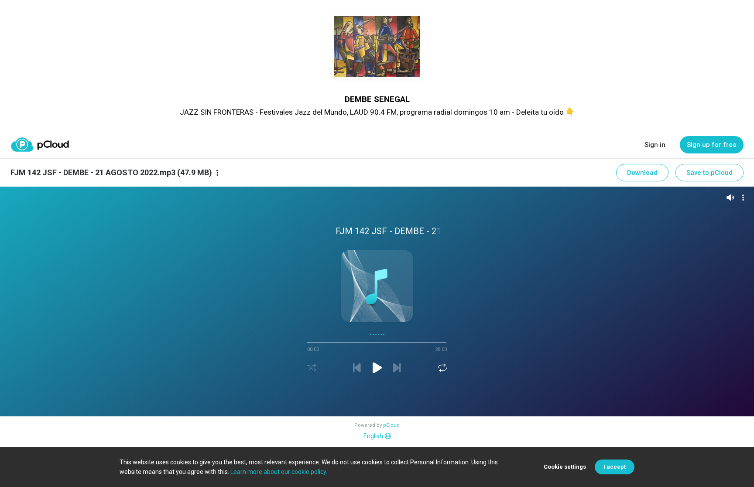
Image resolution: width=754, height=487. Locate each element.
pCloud (391, 425)
